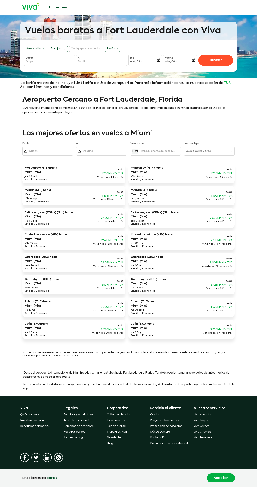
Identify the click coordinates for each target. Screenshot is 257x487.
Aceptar (221, 478)
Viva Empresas (203, 420)
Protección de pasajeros (166, 426)
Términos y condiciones (78, 414)
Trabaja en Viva (117, 432)
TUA (227, 83)
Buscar (216, 60)
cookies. (51, 478)
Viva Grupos (201, 426)
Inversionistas (116, 420)
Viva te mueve (203, 437)
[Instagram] (58, 457)
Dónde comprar (160, 432)
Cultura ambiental (118, 414)
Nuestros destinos (32, 420)
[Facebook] (24, 457)
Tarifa (111, 48)
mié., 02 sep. (138, 61)
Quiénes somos (30, 414)
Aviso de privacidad (76, 420)
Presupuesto (137, 143)
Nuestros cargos (74, 432)
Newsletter (114, 437)
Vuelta (169, 58)
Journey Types (192, 143)
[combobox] (49, 62)
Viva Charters (202, 432)
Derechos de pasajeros (78, 426)
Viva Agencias (203, 414)
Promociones (58, 7)
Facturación (158, 437)
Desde (30, 58)
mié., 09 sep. (173, 61)
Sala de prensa (116, 426)
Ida (132, 58)
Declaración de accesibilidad (169, 443)
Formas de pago (74, 437)
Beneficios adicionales (35, 426)
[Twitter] (35, 457)
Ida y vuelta (33, 48)
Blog (110, 443)
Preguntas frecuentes (164, 420)
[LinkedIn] (47, 457)
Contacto (156, 414)
